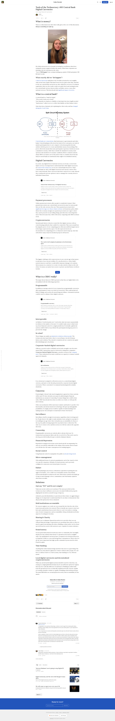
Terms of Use (63, 589)
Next (75, 603)
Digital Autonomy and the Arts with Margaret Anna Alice (50, 677)
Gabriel (40, 14)
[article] (57, 670)
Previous (40, 603)
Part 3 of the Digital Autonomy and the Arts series (46, 679)
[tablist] (41, 612)
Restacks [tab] (43, 612)
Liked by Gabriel (42, 624)
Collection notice (65, 712)
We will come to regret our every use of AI (48, 686)
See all (38, 694)
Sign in (111, 2)
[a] (74, 679)
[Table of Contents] (1, 360)
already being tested (70, 454)
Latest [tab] (40, 664)
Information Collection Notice (57, 590)
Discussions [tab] (45, 664)
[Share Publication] (100, 2)
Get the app (63, 715)
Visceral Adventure (42, 623)
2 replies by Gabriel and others (45, 646)
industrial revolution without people (61, 336)
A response (38, 670)
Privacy (57, 712)
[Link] (34, 21)
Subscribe (105, 2)
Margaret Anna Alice (50, 681)
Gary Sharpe (40, 650)
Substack (51, 718)
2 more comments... (39, 658)
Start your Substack (54, 715)
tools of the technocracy (45, 167)
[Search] (97, 2)
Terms (60, 712)
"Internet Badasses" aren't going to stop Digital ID (50, 668)
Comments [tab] (38, 612)
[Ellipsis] (79, 623)
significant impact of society (66, 90)
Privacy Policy (66, 590)
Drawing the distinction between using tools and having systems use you (51, 688)
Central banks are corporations (44, 141)
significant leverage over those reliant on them (49, 209)
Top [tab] (37, 664)
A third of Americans (41, 80)
